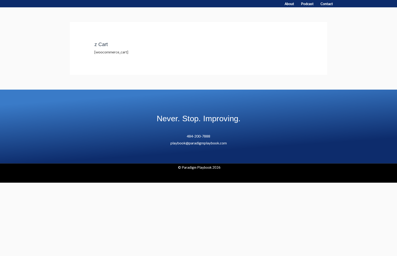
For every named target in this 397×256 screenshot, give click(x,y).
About (289, 4)
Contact (326, 4)
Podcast (307, 4)
